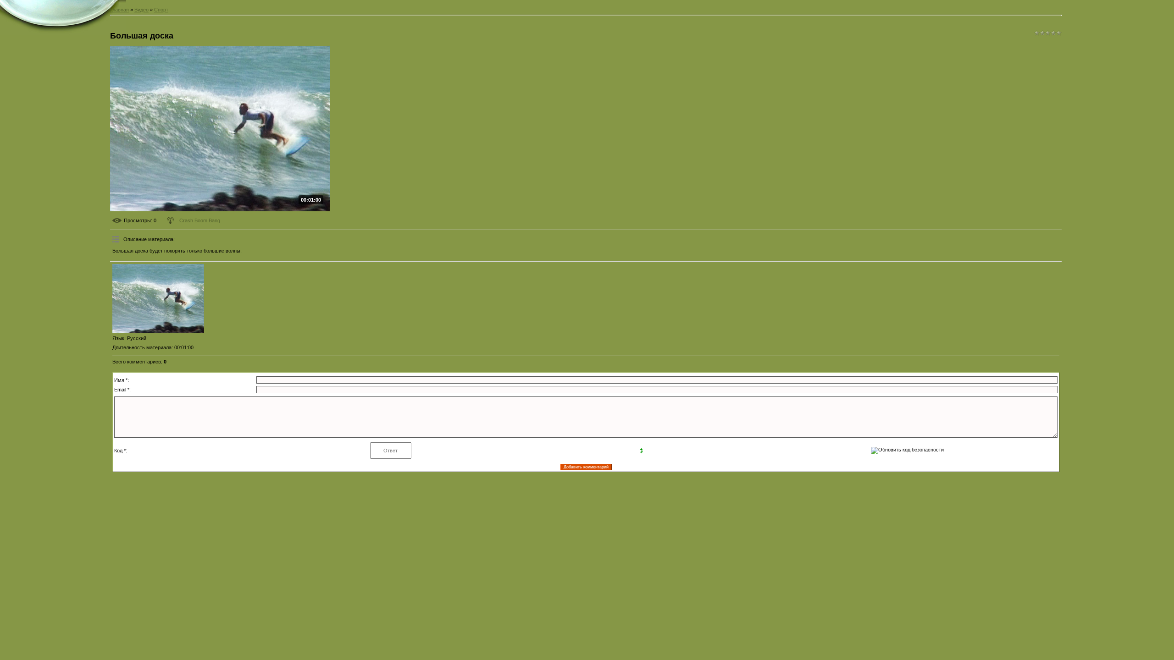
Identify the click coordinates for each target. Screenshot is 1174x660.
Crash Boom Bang (199, 220)
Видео (141, 9)
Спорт (161, 9)
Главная (119, 9)
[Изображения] (158, 298)
